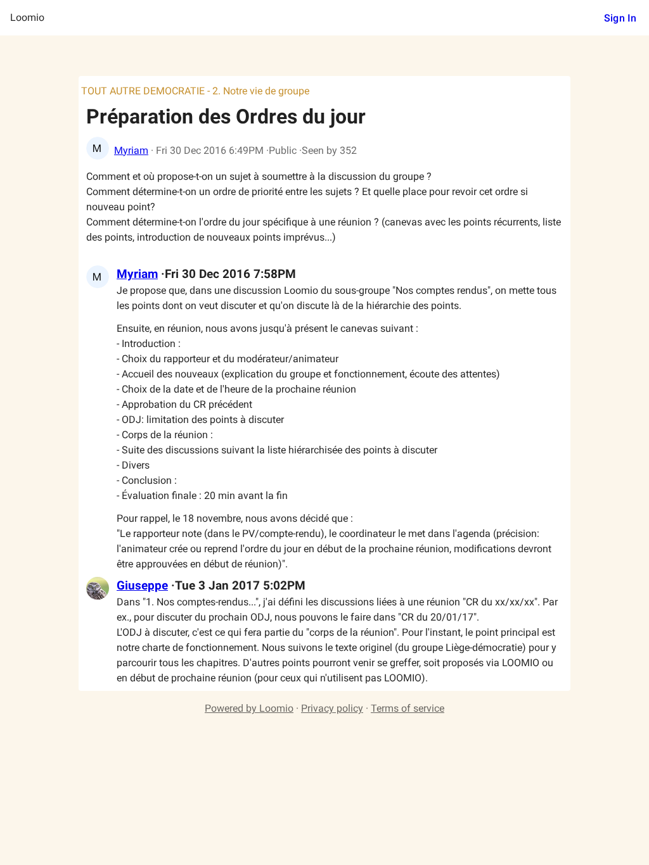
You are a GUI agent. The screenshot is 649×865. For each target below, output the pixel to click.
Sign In (620, 18)
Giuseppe (142, 586)
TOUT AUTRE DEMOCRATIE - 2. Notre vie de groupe (195, 91)
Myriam (131, 150)
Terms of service (407, 708)
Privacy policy (332, 708)
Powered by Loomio (249, 708)
